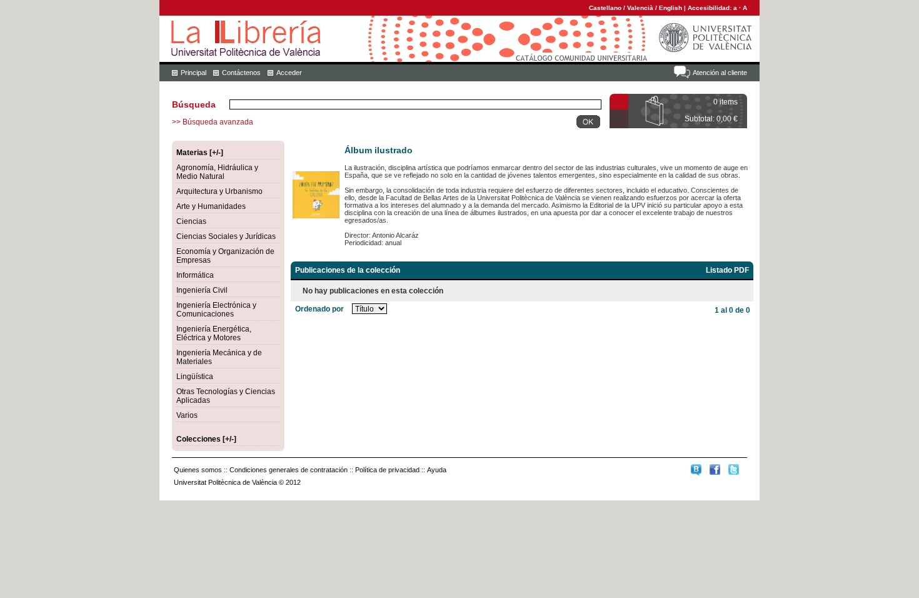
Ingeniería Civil (202, 290)
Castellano (605, 7)
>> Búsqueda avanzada (212, 122)
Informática (195, 275)
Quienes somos (198, 470)
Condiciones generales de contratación (288, 470)
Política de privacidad (387, 470)
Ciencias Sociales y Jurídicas (226, 236)
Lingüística (194, 376)
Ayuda (436, 470)
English (670, 7)
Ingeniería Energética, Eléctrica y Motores (213, 333)
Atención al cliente (720, 72)
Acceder (289, 72)
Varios (187, 415)
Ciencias (191, 221)
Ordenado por (319, 309)
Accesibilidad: (710, 7)
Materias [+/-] (199, 152)
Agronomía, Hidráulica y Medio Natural (217, 172)
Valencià (640, 7)
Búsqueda (194, 104)
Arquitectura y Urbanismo (219, 191)
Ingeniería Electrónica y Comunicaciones (216, 309)
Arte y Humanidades (211, 206)
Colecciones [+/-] (206, 439)
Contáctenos (241, 72)
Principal (193, 72)
